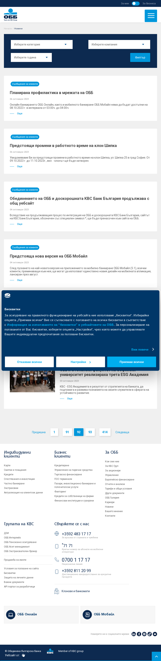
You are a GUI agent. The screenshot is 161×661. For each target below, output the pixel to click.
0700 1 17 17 (76, 560)
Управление (112, 475)
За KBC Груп (111, 466)
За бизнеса (149, 3)
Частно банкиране (14, 483)
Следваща (122, 432)
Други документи (114, 493)
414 (105, 432)
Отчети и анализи (115, 484)
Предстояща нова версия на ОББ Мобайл (48, 256)
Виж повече (140, 349)
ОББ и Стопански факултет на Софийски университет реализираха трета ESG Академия (104, 372)
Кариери (109, 502)
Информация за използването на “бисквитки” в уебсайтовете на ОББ (60, 324)
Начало (8, 28)
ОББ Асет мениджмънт (17, 546)
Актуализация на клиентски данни (23, 492)
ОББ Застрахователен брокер (20, 551)
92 (78, 432)
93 (90, 432)
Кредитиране (61, 465)
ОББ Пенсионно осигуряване (20, 542)
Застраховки (11, 488)
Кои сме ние (112, 461)
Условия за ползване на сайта (21, 568)
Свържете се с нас (71, 524)
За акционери (113, 470)
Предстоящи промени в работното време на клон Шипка (63, 145)
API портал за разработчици (19, 586)
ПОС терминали (63, 479)
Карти (7, 465)
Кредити (8, 474)
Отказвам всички (29, 362)
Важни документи (14, 582)
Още (19, 113)
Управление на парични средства (73, 470)
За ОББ (111, 452)
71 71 (67, 545)
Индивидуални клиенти (17, 454)
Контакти (110, 515)
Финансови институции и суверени (74, 500)
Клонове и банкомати (76, 591)
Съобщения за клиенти (25, 84)
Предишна (39, 432)
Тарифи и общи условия (118, 488)
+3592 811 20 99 (76, 570)
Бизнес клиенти (62, 454)
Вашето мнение (114, 511)
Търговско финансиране (68, 474)
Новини (109, 506)
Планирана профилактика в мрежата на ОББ (51, 92)
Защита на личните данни (18, 577)
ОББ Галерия (112, 497)
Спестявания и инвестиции (19, 479)
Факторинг (60, 491)
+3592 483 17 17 (76, 534)
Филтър (140, 57)
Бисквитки (10, 573)
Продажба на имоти (15, 560)
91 (67, 432)
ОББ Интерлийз (12, 537)
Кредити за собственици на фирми (74, 496)
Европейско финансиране (119, 479)
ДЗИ (6, 533)
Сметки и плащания (15, 470)
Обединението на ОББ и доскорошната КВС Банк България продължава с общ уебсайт (79, 201)
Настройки (78, 362)
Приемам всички (132, 362)
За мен (125, 3)
